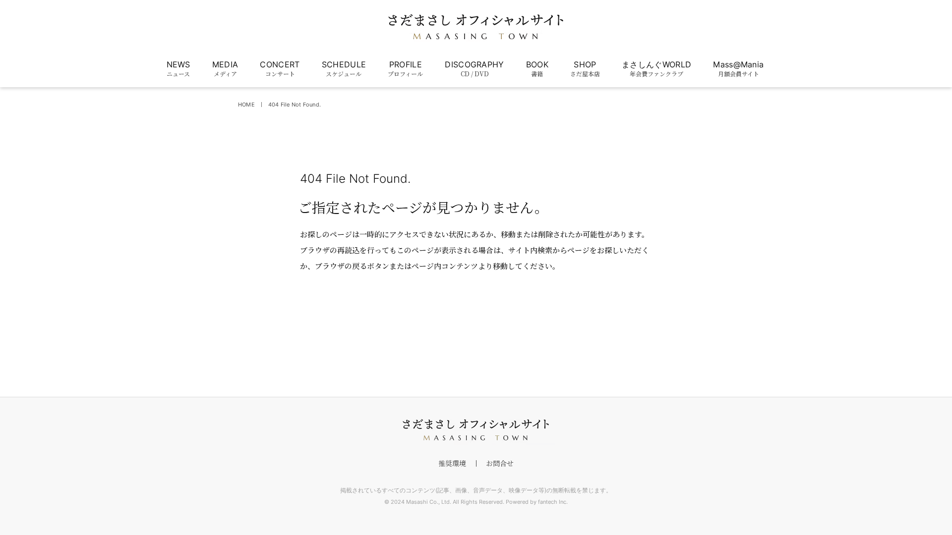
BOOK (537, 68)
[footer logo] (476, 430)
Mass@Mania (738, 68)
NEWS (178, 68)
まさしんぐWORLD (656, 68)
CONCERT (279, 68)
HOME (246, 104)
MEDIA (225, 68)
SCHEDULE (344, 68)
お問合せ (500, 463)
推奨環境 (452, 463)
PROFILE (405, 68)
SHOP (585, 68)
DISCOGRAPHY (474, 68)
